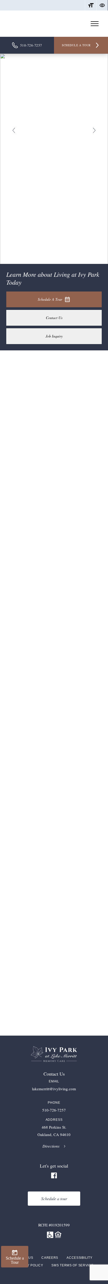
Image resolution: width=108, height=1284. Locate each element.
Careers (49, 1258)
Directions (51, 1147)
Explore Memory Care (27, 697)
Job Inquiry (54, 336)
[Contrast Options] (102, 5)
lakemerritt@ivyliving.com (54, 1089)
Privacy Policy (28, 1265)
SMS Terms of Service (72, 1265)
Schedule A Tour (50, 299)
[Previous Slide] (14, 130)
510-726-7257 (31, 45)
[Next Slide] (94, 130)
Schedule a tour (76, 45)
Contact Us (54, 317)
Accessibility (79, 1258)
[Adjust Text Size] (90, 5)
